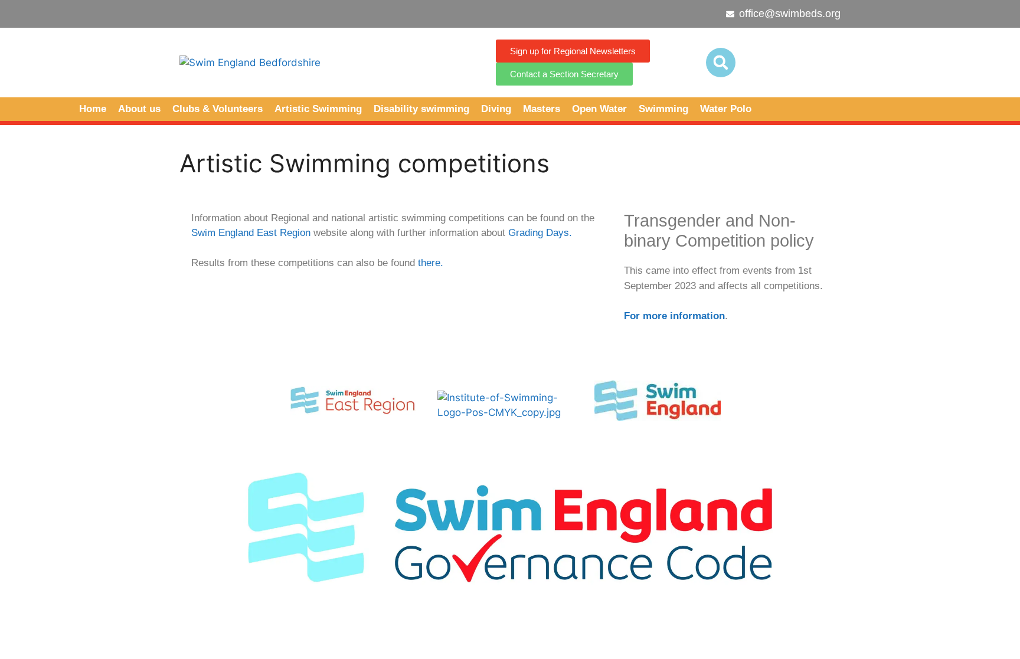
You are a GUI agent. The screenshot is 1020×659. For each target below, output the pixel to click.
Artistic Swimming (318, 108)
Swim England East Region (250, 232)
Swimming (663, 108)
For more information (674, 316)
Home (92, 108)
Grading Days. (540, 232)
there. (430, 262)
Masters (541, 108)
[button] (720, 62)
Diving (496, 108)
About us (139, 108)
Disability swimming (421, 108)
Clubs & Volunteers (217, 108)
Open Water (599, 108)
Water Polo (725, 108)
